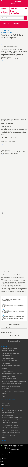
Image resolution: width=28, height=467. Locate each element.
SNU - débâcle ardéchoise (7, 355)
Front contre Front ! (6, 363)
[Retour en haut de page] (25, 464)
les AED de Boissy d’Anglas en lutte (9, 378)
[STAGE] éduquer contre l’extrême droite (10, 430)
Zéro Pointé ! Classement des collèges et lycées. (11, 352)
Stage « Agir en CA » (6, 420)
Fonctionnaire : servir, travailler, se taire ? (10, 422)
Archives (4, 396)
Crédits (1, 461)
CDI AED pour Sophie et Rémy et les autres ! (11, 365)
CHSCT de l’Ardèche (6, 402)
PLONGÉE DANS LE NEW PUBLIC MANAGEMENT (12, 410)
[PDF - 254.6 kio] (4, 146)
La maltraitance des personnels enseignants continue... (13, 380)
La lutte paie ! (4, 393)
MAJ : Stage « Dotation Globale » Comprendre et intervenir (14, 419)
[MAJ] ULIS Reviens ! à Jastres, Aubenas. (10, 375)
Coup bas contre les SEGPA (7, 371)
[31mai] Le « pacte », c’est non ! (7, 327)
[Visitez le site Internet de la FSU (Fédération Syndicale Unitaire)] (14, 448)
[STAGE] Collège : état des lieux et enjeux (10, 427)
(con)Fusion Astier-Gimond (7, 370)
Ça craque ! (4, 390)
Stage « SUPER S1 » (6, 414)
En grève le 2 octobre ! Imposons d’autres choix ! (12, 383)
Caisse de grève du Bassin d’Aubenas (9, 350)
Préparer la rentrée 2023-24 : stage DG (10, 424)
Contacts (2, 464)
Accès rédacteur (3, 457)
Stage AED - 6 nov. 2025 (7, 434)
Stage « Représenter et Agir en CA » (9, 412)
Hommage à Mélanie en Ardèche (8, 376)
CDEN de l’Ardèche (6, 405)
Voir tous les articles (14, 335)
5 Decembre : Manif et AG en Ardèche (9, 348)
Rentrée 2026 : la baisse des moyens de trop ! (11, 386)
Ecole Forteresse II (6, 385)
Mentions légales (3, 458)
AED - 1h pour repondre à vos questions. (10, 425)
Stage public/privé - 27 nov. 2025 (8, 435)
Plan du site (2, 459)
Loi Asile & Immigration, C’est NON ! (9, 360)
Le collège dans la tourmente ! (8, 358)
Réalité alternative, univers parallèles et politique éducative (14, 381)
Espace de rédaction (15, 449)
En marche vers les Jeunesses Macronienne (10, 353)
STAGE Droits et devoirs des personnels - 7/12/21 (12, 417)
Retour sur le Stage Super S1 (7, 415)
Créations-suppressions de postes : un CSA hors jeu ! (12, 373)
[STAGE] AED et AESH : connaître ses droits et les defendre (14, 429)
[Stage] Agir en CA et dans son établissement (11, 432)
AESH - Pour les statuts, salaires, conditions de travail (13, 391)
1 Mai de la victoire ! (5, 330)
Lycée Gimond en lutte (6, 395)
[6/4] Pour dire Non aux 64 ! (7, 332)
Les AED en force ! (5, 388)
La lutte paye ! (5, 362)
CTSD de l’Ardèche (5, 403)
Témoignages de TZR (6, 357)
